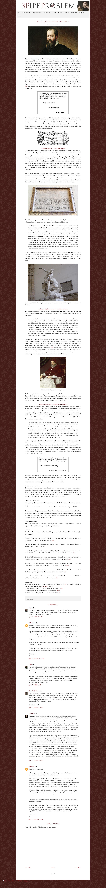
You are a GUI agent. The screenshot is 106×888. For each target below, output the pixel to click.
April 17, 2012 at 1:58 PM (36, 685)
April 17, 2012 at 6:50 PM (36, 819)
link (26, 86)
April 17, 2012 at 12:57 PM (36, 658)
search (60, 13)
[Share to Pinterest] (32, 599)
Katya (30, 608)
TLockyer (31, 713)
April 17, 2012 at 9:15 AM (36, 617)
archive (67, 13)
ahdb (19, 16)
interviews (47, 13)
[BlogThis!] (28, 599)
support (81, 13)
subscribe (74, 13)
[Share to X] (29, 599)
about (54, 13)
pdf (70, 559)
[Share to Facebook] (31, 599)
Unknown (31, 623)
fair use (45, 586)
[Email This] (26, 599)
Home (53, 868)
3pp (19, 13)
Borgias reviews (37, 13)
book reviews (26, 13)
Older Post (78, 868)
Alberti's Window (34, 691)
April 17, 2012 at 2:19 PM (36, 707)
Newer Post (28, 868)
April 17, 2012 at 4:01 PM (36, 760)
